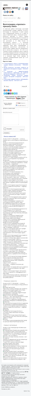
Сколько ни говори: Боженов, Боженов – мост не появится (15, 337)
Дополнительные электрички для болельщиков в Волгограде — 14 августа (15, 243)
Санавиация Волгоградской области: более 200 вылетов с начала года (14, 224)
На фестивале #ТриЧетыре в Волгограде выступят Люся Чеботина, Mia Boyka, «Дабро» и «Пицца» (15, 213)
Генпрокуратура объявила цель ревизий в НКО (15, 330)
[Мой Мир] (8, 90)
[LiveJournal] (8, 93)
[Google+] (10, 90)
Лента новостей (10, 136)
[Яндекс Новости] (21, 103)
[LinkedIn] (6, 93)
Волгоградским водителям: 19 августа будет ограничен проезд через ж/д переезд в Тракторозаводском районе (14, 190)
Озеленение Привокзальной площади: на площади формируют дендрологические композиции (14, 221)
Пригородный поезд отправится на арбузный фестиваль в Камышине (15, 236)
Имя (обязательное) (7, 112)
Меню (5, 5)
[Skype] (15, 93)
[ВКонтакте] (4, 90)
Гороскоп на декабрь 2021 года (15, 357)
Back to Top (27, 391)
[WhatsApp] (12, 93)
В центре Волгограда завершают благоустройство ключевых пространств (15, 257)
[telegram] (17, 93)
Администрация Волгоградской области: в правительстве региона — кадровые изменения (15, 186)
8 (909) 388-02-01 (15, 381)
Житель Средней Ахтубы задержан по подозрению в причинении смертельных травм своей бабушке (13, 217)
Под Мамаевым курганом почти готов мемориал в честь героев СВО (15, 209)
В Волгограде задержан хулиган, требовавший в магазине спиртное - (16, 80)
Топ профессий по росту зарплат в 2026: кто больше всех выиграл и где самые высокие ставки (15, 268)
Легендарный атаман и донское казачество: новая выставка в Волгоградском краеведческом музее (15, 198)
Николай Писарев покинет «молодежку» (15, 351)
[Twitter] (4, 93)
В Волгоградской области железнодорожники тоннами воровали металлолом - (16, 65)
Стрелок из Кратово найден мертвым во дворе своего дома (15, 344)
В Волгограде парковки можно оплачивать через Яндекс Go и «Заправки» (15, 250)
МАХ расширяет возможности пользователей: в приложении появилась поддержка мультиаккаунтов (14, 148)
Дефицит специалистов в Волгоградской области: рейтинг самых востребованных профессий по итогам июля (14, 202)
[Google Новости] (21, 105)
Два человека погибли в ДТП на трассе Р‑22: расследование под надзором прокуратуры (15, 159)
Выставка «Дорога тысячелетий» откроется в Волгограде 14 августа (15, 238)
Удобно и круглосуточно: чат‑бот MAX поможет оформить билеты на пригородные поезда (15, 182)
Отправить (6, 132)
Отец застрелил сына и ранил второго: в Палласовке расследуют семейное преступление (14, 194)
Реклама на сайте (5, 389)
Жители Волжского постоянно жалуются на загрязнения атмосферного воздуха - (16, 69)
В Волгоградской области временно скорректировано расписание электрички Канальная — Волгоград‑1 (13, 144)
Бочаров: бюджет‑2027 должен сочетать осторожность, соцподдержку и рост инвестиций (14, 272)
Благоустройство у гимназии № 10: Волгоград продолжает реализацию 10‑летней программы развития (15, 276)
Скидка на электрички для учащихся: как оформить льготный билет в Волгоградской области (13, 169)
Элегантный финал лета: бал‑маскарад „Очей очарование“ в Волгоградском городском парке (13, 173)
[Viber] (10, 93)
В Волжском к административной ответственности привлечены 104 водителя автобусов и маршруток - (16, 73)
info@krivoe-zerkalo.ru (9, 387)
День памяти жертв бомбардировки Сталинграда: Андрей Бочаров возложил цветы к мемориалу (14, 155)
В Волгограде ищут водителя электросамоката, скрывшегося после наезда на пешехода (15, 254)
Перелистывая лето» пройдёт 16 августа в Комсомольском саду (14, 229)
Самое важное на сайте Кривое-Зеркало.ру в (16, 97)
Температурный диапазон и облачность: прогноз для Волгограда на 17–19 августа (14, 206)
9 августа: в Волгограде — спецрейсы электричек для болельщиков (13, 264)
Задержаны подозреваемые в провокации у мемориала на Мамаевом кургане (15, 166)
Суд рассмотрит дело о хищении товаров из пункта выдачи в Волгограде (15, 179)
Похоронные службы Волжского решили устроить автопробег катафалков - (16, 77)
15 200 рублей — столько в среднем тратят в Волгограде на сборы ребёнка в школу (15, 140)
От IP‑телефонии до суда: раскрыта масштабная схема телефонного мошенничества (13, 260)
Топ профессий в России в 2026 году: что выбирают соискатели (15, 226)
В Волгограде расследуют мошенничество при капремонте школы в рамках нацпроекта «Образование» (15, 247)
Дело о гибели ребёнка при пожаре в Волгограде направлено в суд (14, 151)
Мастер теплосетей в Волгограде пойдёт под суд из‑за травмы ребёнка (15, 241)
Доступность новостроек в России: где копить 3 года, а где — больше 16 (14, 176)
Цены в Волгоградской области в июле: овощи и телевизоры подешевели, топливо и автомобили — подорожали (15, 163)
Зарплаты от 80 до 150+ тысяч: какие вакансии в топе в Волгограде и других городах (15, 233)
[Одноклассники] (6, 90)
